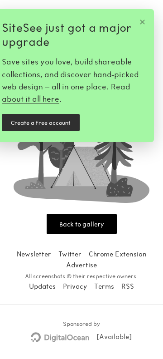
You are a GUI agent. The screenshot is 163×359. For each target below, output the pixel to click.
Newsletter (34, 253)
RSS (127, 285)
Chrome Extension (118, 253)
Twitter (70, 253)
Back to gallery (81, 224)
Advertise (81, 264)
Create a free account (41, 122)
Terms (104, 285)
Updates (42, 285)
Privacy (75, 285)
